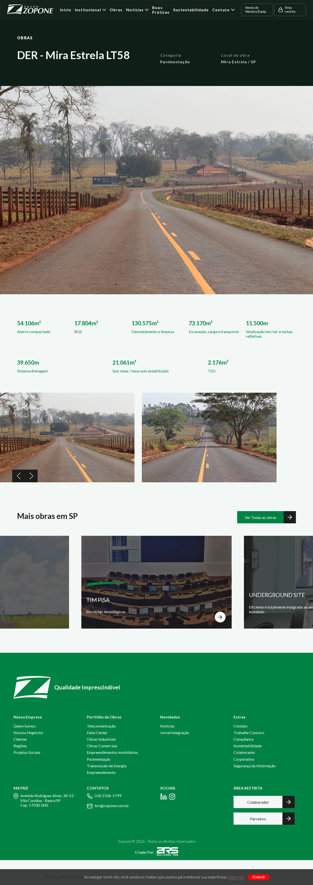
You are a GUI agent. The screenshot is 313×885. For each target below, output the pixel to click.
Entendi (259, 877)
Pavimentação (99, 759)
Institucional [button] (88, 9)
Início (65, 9)
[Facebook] (163, 797)
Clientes (20, 739)
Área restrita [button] (290, 9)
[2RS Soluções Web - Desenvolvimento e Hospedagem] (167, 852)
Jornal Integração (174, 732)
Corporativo (244, 759)
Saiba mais (236, 877)
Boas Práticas (160, 9)
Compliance (244, 739)
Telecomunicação (101, 726)
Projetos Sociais (26, 752)
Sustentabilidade (191, 9)
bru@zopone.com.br (112, 805)
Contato (240, 726)
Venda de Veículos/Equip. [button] (256, 9)
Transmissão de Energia (106, 765)
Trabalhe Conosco (249, 732)
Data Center (97, 732)
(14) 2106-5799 (108, 795)
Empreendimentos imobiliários (112, 752)
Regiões (20, 745)
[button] (18, 476)
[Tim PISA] (156, 582)
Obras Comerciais (102, 745)
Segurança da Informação (255, 765)
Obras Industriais (101, 739)
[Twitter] (172, 797)
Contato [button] (221, 9)
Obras (116, 9)
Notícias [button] (135, 9)
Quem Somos (24, 726)
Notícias (167, 726)
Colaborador (244, 752)
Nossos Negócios (28, 732)
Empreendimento (101, 772)
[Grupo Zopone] (30, 9)
